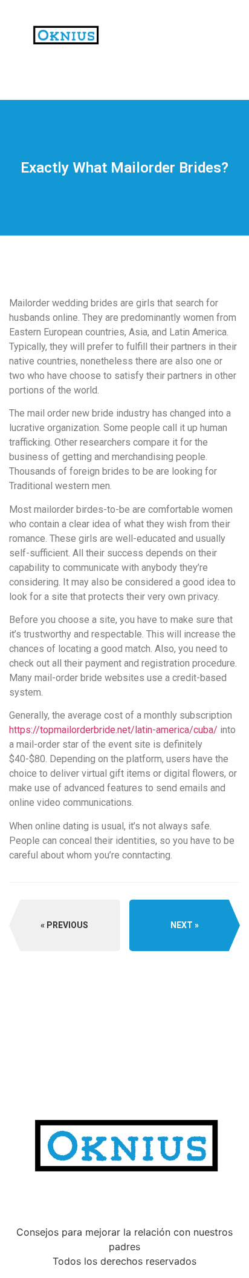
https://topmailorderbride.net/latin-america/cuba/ (113, 730)
